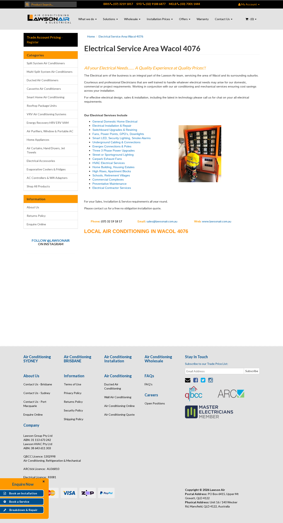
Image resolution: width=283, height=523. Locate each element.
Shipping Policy (73, 419)
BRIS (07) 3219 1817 (118, 4)
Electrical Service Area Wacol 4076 (121, 36)
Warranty (203, 19)
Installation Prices (159, 19)
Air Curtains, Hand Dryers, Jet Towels (46, 150)
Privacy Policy (72, 393)
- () (251, 19)
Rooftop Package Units (42, 105)
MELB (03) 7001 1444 (184, 4)
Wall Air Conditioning (117, 397)
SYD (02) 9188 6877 (151, 4)
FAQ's (148, 384)
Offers (183, 19)
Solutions (109, 19)
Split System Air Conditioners (46, 63)
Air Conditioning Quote (119, 414)
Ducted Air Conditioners (42, 80)
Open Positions (155, 403)
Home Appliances (38, 139)
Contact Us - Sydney (36, 393)
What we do (86, 19)
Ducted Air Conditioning (112, 386)
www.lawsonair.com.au (216, 221)
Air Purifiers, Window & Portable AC (50, 131)
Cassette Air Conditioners (44, 88)
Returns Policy (36, 215)
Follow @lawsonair (51, 240)
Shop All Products (38, 186)
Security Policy (73, 410)
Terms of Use (72, 384)
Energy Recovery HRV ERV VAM (48, 122)
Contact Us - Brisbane (37, 384)
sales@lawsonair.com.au (161, 221)
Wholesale (131, 19)
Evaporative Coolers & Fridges (46, 169)
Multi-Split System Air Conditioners (50, 71)
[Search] (27, 4)
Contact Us (222, 19)
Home (91, 36)
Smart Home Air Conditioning (45, 97)
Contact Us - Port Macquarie (34, 404)
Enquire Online (36, 224)
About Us (33, 207)
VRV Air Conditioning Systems (46, 114)
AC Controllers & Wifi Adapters (47, 178)
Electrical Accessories (41, 161)
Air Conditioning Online (119, 406)
